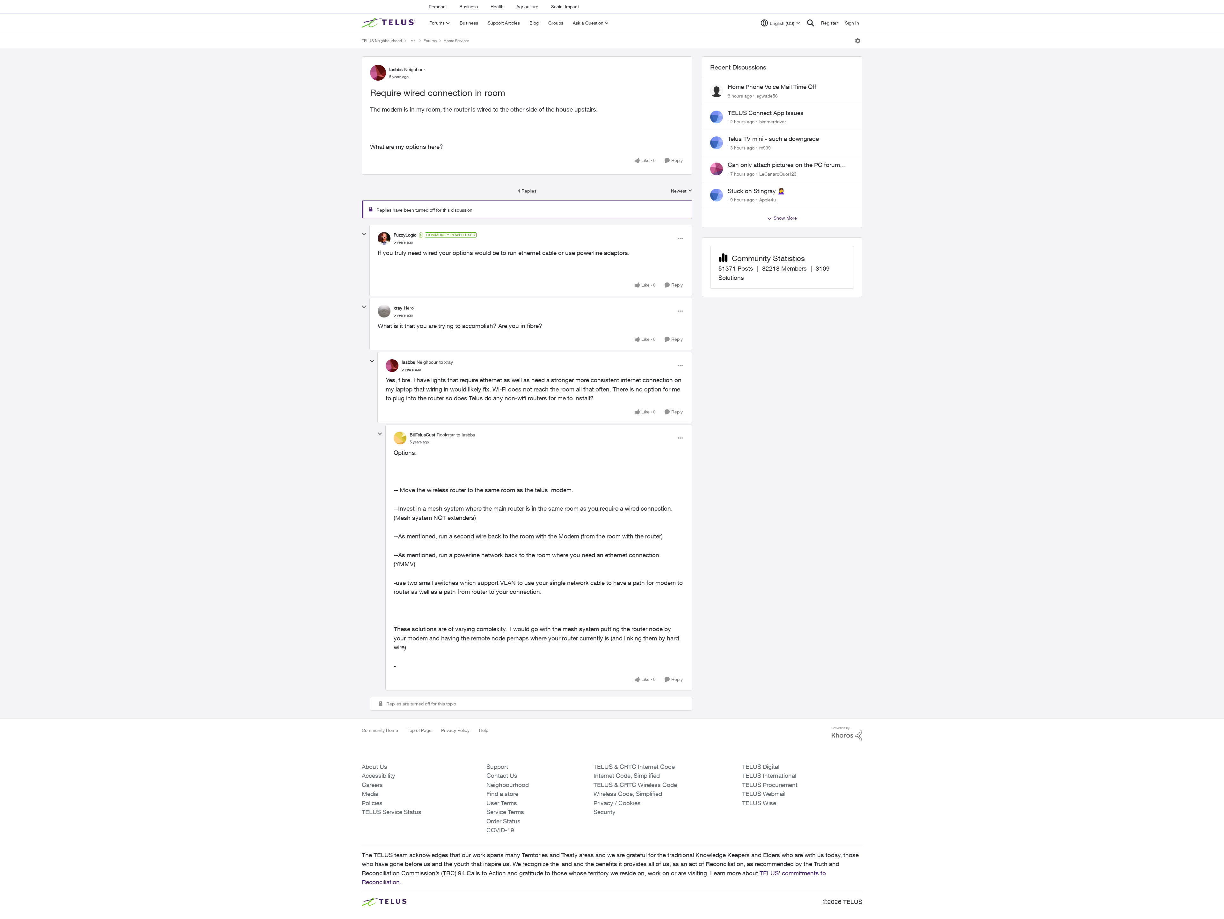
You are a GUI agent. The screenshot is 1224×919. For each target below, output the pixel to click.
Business (468, 6)
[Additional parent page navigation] (413, 40)
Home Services (456, 40)
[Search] (810, 23)
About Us (374, 766)
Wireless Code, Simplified (628, 793)
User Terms (501, 802)
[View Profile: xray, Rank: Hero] (384, 311)
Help (483, 730)
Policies (372, 802)
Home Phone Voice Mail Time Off (772, 86)
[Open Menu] (857, 40)
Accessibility (378, 775)
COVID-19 (500, 830)
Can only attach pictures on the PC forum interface (784, 165)
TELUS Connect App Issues (766, 112)
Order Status (503, 821)
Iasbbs (396, 69)
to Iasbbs (465, 434)
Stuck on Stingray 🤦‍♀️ (756, 190)
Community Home (380, 730)
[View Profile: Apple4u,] (716, 195)
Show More (785, 218)
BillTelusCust (422, 434)
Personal (438, 6)
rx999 (765, 147)
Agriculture (527, 6)
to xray (446, 362)
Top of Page (420, 730)
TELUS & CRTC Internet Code (634, 766)
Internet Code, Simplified (627, 775)
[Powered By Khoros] (847, 734)
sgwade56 (767, 95)
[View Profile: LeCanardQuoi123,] (716, 169)
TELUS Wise (759, 802)
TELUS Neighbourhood (382, 40)
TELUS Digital (760, 766)
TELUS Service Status (391, 811)
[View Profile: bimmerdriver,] (716, 117)
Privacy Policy (455, 730)
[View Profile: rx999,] (716, 142)
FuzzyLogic (405, 234)
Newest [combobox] (681, 191)
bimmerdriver (772, 121)
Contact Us (501, 775)
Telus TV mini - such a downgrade (773, 138)
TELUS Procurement (770, 784)
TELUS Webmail (763, 793)
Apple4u (767, 199)
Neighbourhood (507, 784)
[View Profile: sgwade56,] (716, 90)
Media (370, 793)
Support (497, 766)
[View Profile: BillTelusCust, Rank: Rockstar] (400, 438)
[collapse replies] (364, 234)
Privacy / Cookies (617, 802)
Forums (430, 40)
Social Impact (565, 6)
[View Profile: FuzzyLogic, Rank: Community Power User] (384, 238)
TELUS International (769, 775)
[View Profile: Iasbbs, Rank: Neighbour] (378, 73)
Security (605, 811)
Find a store (502, 793)
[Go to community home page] (389, 23)
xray (398, 307)
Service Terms (505, 811)
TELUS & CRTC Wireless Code (635, 784)
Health (497, 6)
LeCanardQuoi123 (778, 174)
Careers (372, 784)
